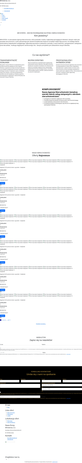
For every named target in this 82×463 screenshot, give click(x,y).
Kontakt (4, 20)
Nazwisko (23, 379)
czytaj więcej (68, 354)
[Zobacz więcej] (0, 25)
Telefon (43, 344)
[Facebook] (7, 459)
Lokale (8, 415)
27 (8, 320)
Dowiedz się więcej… (41, 324)
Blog (8, 407)
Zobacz (2, 183)
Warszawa (9, 421)
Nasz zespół (5, 18)
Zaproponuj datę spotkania (48, 383)
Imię (1, 379)
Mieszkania (10, 414)
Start (3, 15)
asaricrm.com (54, 461)
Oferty (3, 16)
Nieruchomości (11, 412)
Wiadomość (3, 383)
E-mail (1, 344)
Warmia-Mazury (11, 422)
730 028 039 (7, 11)
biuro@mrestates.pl (9, 8)
